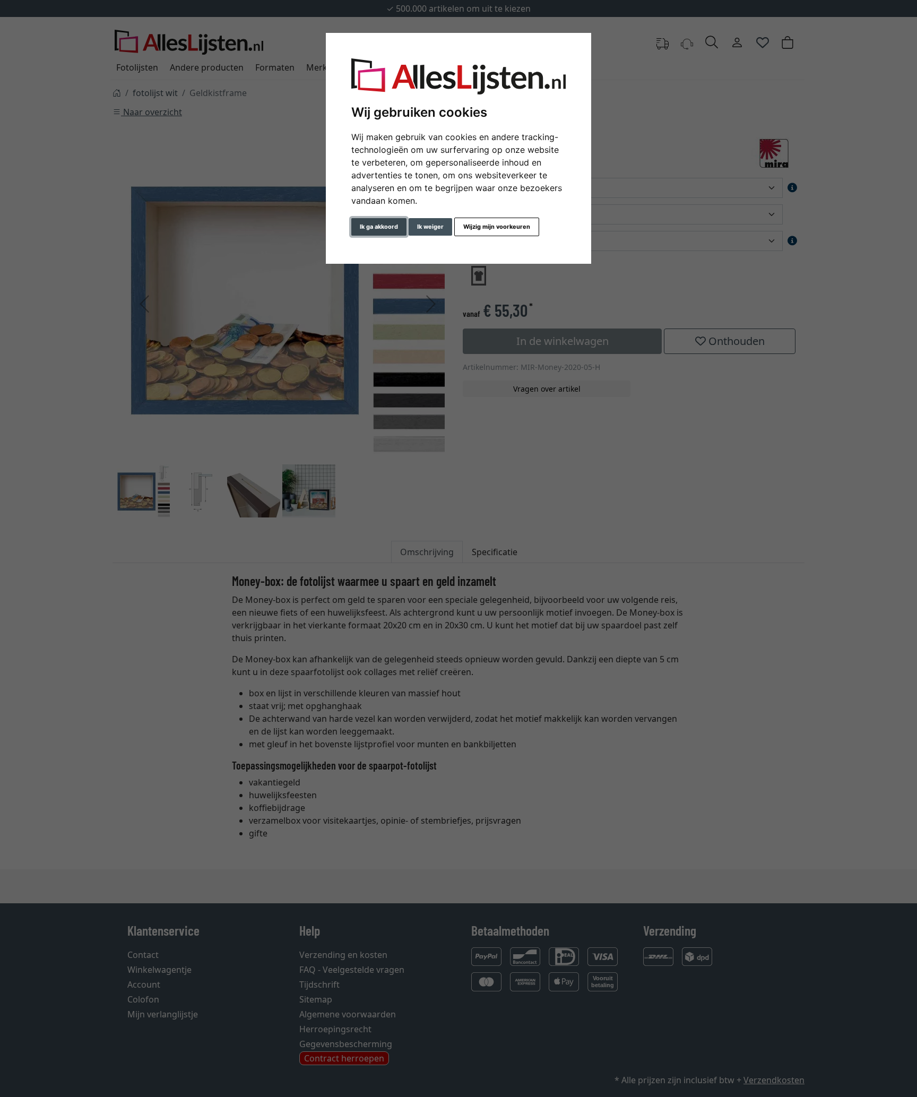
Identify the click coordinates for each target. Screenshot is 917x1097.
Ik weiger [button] (430, 226)
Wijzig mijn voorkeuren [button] (496, 226)
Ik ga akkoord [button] (379, 226)
